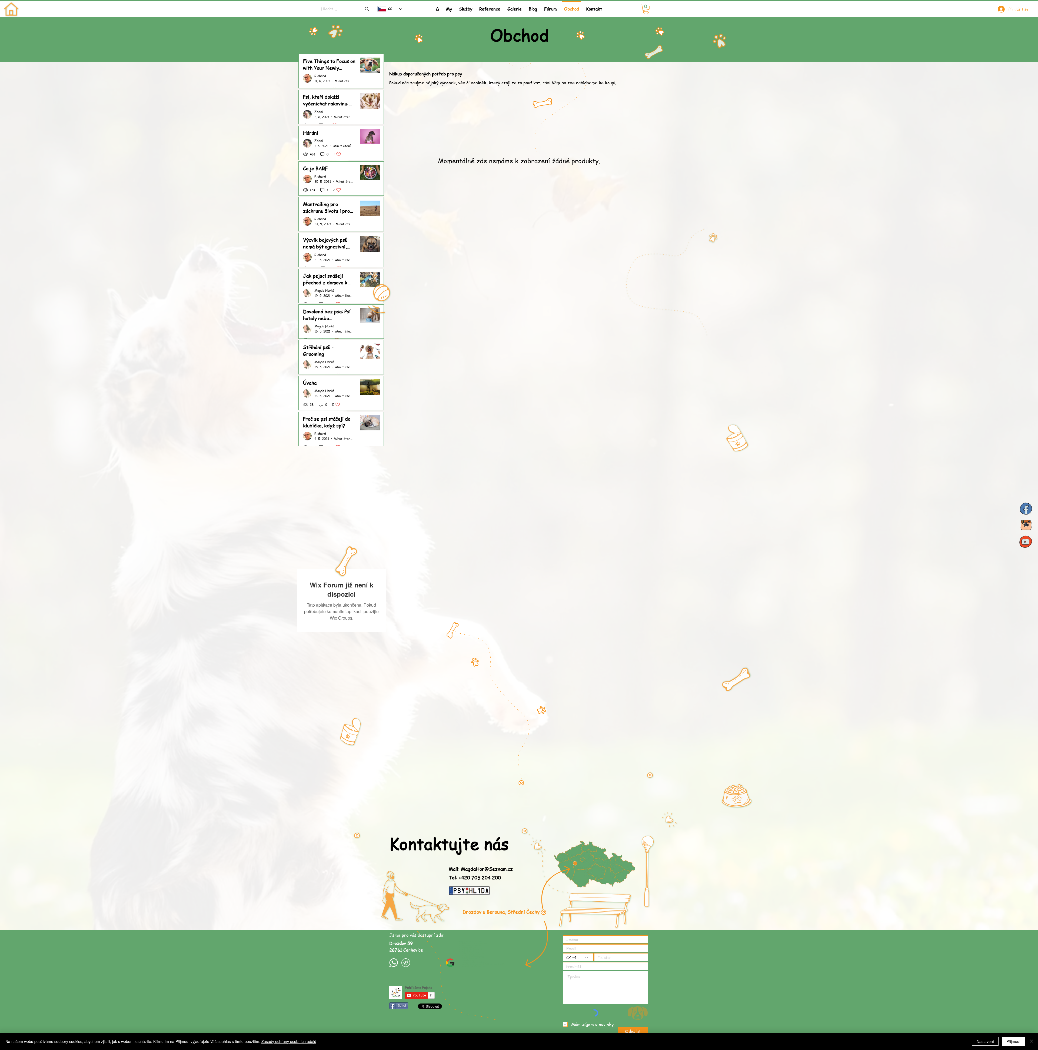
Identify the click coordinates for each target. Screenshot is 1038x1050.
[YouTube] (1026, 541)
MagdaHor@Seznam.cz (487, 825)
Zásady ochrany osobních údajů (288, 1041)
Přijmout (1013, 1041)
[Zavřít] (1031, 1041)
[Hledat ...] (367, 9)
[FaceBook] (1026, 509)
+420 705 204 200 (480, 834)
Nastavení (985, 1041)
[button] (465, 6)
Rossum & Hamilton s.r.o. (420, 1001)
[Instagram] (1026, 525)
